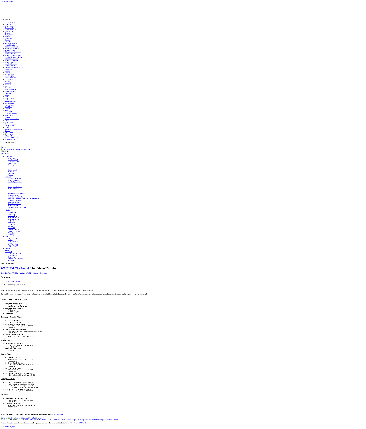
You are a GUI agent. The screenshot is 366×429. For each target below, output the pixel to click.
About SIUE (8, 112)
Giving (7, 110)
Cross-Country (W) (10, 79)
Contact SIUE (37, 420)
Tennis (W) (8, 88)
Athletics (7, 71)
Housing (7, 33)
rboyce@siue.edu (58, 414)
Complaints (69, 420)
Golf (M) (7, 81)
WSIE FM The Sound (15, 268)
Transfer (7, 40)
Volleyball (8, 93)
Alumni (7, 127)
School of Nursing (10, 62)
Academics (8, 41)
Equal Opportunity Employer (81, 420)
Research (7, 108)
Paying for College (10, 29)
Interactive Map (9, 98)
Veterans (7, 131)
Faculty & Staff (9, 125)
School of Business (10, 53)
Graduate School (10, 65)
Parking (7, 100)
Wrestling (7, 95)
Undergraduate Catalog (12, 48)
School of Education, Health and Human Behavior (13, 58)
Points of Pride (9, 115)
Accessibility (29, 420)
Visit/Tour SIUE (9, 28)
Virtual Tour (8, 107)
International (8, 38)
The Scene (19, 273)
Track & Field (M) (10, 89)
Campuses (8, 120)
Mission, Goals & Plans (12, 119)
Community (18, 281)
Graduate (7, 36)
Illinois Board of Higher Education (80, 423)
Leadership (8, 117)
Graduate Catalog (10, 50)
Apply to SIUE (9, 26)
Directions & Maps (10, 101)
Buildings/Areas (9, 103)
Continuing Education (11, 47)
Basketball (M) (9, 74)
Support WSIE (26, 273)
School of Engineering (11, 60)
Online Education (10, 45)
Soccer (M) (8, 83)
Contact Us (43, 273)
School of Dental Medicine (13, 55)
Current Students (10, 124)
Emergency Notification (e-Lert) (108, 420)
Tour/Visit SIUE (13, 245)
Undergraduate (9, 35)
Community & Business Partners (14, 129)
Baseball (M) (8, 72)
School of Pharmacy (11, 64)
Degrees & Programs (11, 43)
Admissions (8, 24)
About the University (11, 113)
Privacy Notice (46, 420)
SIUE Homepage (10, 23)
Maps (6, 96)
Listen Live (4, 273)
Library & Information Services (14, 67)
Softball (7, 86)
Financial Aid (9, 31)
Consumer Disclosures (58, 420)
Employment (95, 420)
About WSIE (12, 273)
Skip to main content (7, 1)
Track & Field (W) (10, 91)
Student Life (8, 69)
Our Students (35, 273)
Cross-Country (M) (10, 77)
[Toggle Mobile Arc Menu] (5, 151)
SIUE (8, 420)
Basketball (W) (9, 76)
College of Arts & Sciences (13, 52)
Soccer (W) (8, 84)
